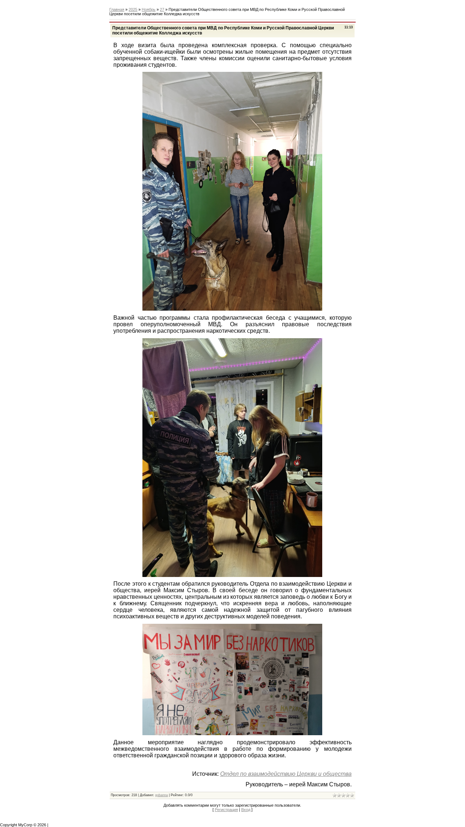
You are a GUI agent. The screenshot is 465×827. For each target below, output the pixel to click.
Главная (116, 9)
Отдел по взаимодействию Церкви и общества (286, 774)
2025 (133, 9)
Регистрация (226, 809)
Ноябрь (148, 9)
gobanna (161, 795)
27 (162, 9)
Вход (245, 809)
